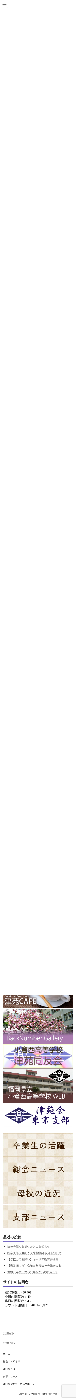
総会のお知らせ (11, 1361)
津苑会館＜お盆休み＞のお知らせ (28, 1246)
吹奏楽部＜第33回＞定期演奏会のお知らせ (34, 1253)
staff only (9, 1343)
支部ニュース (10, 1376)
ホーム (6, 1353)
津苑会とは (9, 1368)
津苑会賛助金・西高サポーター (20, 1383)
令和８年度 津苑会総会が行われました (32, 1272)
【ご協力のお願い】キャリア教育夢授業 (32, 1259)
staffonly (8, 1333)
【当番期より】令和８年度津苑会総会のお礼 (35, 1265)
